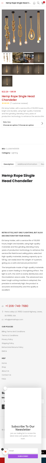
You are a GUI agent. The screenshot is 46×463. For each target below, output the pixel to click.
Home (4, 363)
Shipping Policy (8, 343)
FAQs (4, 379)
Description (9, 164)
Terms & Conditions (10, 335)
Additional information (27, 164)
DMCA (4, 351)
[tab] (9, 164)
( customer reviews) (19, 103)
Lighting (14, 153)
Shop (4, 367)
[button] (42, 3)
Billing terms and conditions (13, 331)
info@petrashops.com (14, 319)
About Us (5, 371)
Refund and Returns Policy (12, 347)
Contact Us (6, 375)
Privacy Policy (7, 339)
